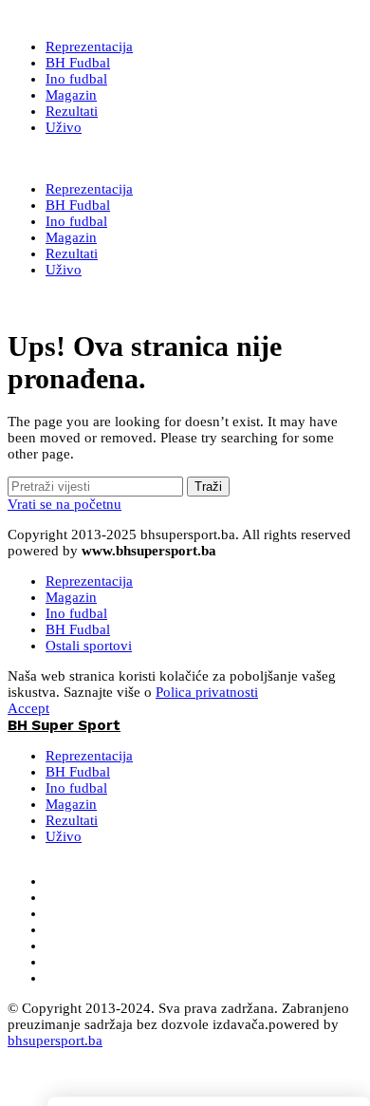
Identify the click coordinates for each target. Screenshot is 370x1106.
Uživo (64, 836)
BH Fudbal (78, 629)
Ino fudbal (76, 613)
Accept (28, 708)
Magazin (71, 597)
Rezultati (72, 820)
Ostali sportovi (89, 645)
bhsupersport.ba (55, 1040)
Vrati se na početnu (64, 504)
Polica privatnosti (207, 692)
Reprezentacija (89, 581)
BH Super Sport (64, 158)
